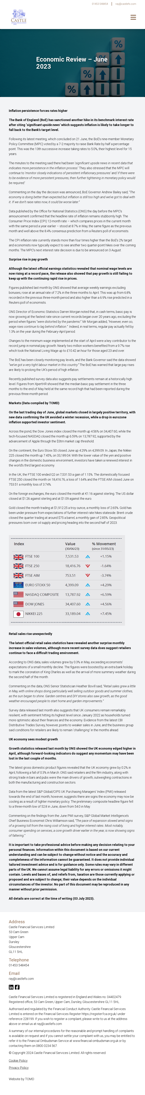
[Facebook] (17, 988)
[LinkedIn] (11, 988)
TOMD (29, 1079)
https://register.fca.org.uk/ (99, 1014)
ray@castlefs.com (125, 3)
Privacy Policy (19, 1068)
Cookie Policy (18, 1060)
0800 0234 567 (46, 1046)
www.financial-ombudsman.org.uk (95, 1041)
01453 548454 (100, 3)
